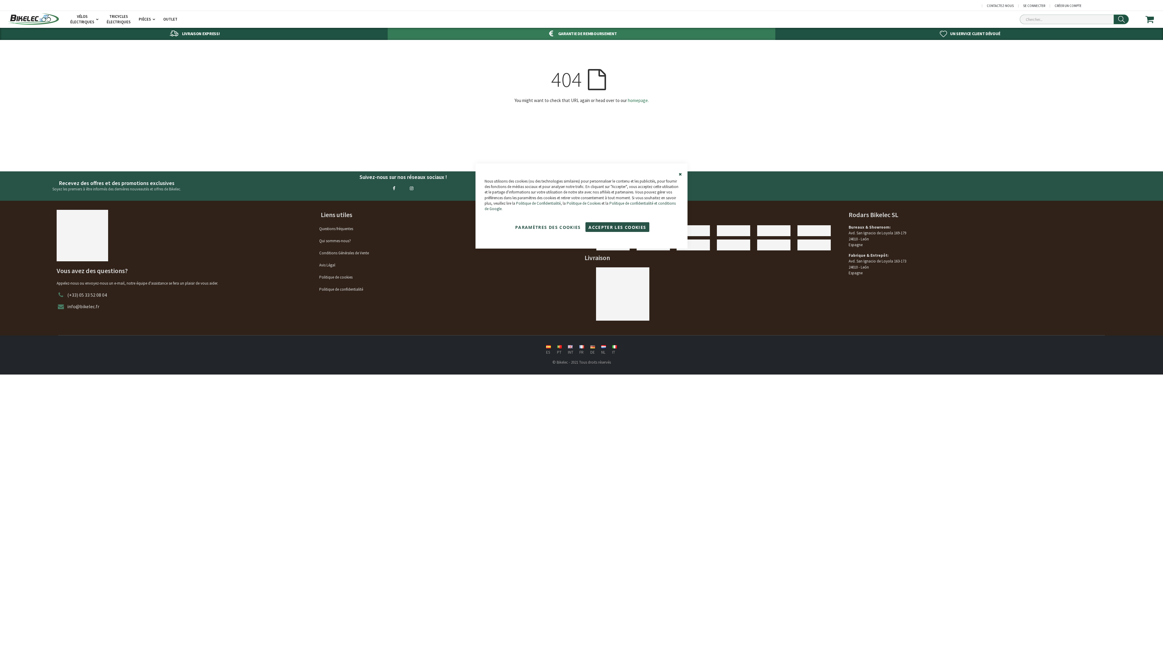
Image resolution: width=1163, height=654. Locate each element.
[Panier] (1153, 19)
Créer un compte (1068, 6)
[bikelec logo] (33, 19)
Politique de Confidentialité (538, 203)
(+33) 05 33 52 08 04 (87, 295)
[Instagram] (411, 188)
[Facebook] (394, 188)
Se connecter (1034, 6)
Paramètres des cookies (548, 227)
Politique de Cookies (584, 203)
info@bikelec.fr (83, 306)
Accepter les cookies (617, 227)
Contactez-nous (1000, 6)
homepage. (638, 100)
